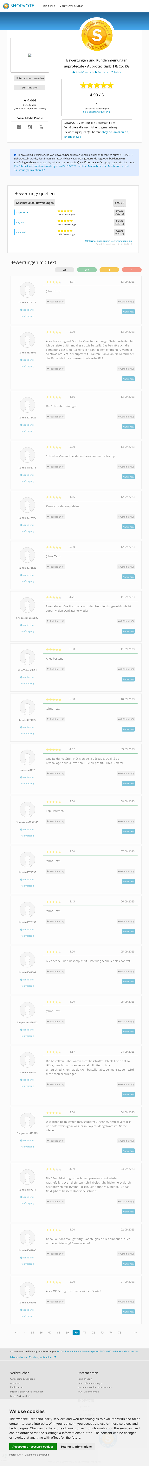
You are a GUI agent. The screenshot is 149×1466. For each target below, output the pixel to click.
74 (111, 1332)
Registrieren (16, 1387)
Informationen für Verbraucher (26, 1391)
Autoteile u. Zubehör (109, 72)
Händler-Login (84, 1378)
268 (64, 269)
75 (119, 1332)
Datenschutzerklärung (37, 1454)
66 (41, 1332)
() (127, 301)
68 (58, 1332)
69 (67, 1332)
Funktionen (49, 5)
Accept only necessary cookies (33, 1446)
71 (84, 1332)
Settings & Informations (76, 1446)
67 (49, 1332)
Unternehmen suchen (71, 5)
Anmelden (15, 1383)
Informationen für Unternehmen (94, 1387)
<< (16, 1332)
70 (76, 1332)
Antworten (128, 311)
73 (102, 1332)
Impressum (15, 1454)
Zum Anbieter (30, 87)
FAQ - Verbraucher (20, 1396)
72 (93, 1332)
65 (32, 1332)
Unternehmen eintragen (90, 1383)
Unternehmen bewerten (30, 78)
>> (135, 1332)
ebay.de (20, 222)
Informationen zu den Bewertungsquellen (109, 240)
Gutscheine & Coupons (22, 1378)
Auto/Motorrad (84, 72)
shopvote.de (22, 212)
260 (87, 269)
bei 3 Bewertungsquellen (96, 111)
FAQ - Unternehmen (88, 1391)
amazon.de (21, 232)
